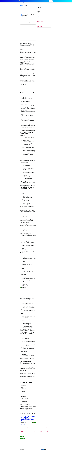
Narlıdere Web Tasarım (23, 431)
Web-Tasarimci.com (22, 5)
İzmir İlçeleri (38, 11)
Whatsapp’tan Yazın (30, 23)
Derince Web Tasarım (41, 427)
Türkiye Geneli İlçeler (39, 7)
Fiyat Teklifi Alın (24, 22)
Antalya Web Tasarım (40, 21)
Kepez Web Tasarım (41, 431)
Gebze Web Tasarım (22, 427)
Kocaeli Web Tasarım (27, 19)
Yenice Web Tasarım (47, 431)
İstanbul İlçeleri (38, 8)
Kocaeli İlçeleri (38, 15)
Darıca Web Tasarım (47, 427)
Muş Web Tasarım (39, 26)
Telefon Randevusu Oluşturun (23, 21)
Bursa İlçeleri (38, 12)
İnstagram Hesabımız (30, 377)
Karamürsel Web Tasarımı (29, 427)
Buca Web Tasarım (29, 430)
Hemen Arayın (31, 20)
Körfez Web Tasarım (35, 427)
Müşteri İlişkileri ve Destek (24, 15)
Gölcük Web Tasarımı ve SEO (24, 13)
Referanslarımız (23, 16)
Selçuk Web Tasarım (35, 431)
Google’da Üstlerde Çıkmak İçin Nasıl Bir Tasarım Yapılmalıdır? (28, 14)
